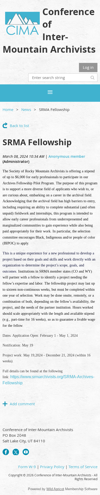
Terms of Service (82, 466)
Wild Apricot (55, 489)
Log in (88, 67)
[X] (16, 452)
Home (8, 109)
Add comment (5, 403)
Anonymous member (66, 156)
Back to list (19, 125)
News (26, 109)
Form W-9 (27, 466)
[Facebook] (6, 452)
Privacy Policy (52, 466)
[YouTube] (26, 452)
